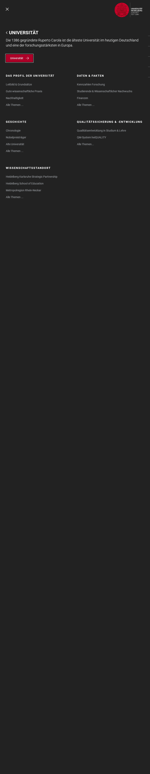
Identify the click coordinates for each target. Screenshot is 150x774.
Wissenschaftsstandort (28, 167)
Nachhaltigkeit (14, 98)
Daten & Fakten (90, 75)
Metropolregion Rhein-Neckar (23, 190)
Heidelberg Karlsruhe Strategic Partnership (31, 176)
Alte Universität (15, 144)
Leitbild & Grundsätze (19, 84)
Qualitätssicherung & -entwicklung (110, 121)
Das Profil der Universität (30, 75)
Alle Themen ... (14, 104)
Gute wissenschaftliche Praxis (24, 91)
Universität (23, 32)
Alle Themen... (85, 144)
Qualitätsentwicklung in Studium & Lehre (101, 130)
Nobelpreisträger (16, 137)
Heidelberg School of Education (25, 183)
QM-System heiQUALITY (91, 137)
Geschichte (16, 121)
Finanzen (82, 98)
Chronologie (13, 130)
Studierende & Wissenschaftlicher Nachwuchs (104, 91)
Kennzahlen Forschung (91, 84)
